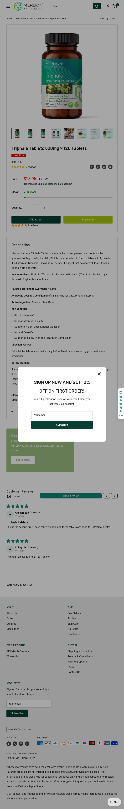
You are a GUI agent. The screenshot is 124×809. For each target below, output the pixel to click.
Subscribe (62, 424)
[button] (121, 403)
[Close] (99, 373)
